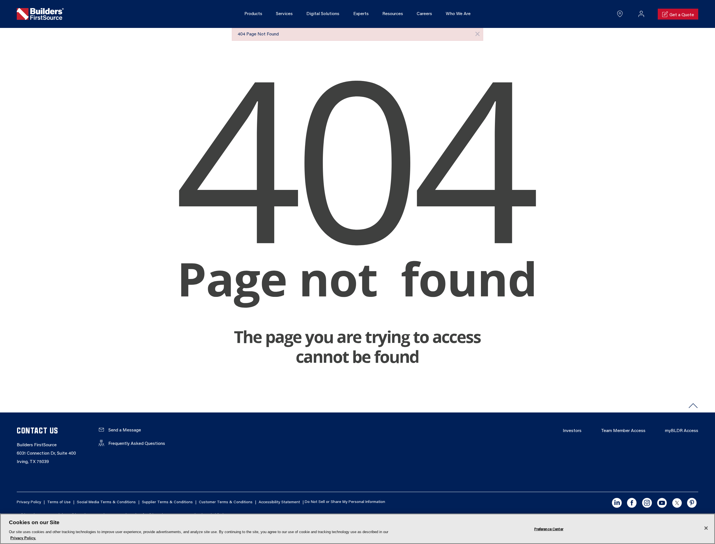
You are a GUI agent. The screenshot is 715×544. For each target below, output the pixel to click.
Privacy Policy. (23, 538)
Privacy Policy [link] (29, 502)
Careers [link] (424, 14)
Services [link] (284, 14)
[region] (357, 529)
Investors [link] (572, 431)
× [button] (477, 34)
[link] (40, 14)
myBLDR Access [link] (681, 431)
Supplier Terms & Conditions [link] (167, 502)
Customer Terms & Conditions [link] (225, 502)
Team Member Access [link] (623, 431)
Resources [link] (392, 14)
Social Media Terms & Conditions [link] (106, 502)
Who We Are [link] (458, 14)
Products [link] (253, 14)
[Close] (706, 528)
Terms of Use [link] (59, 502)
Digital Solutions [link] (322, 14)
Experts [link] (361, 14)
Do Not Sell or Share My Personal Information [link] (345, 502)
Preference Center (548, 529)
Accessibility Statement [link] (279, 502)
